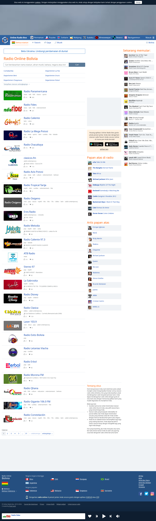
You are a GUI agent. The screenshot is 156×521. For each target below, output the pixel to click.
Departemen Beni (10, 75)
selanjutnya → (47, 433)
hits (50, 134)
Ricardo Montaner (99, 284)
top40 (25, 188)
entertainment (41, 108)
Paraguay (83, 479)
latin (25, 121)
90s (44, 202)
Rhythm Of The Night (104, 185)
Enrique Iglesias (99, 227)
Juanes (95, 290)
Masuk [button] (148, 37)
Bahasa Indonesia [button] (8, 491)
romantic (41, 215)
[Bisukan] (118, 516)
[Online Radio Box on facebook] (140, 493)
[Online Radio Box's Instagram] (152, 494)
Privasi (42, 504)
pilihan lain (104, 149)
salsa (30, 121)
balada (55, 134)
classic (39, 94)
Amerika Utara (144, 480)
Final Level (12, 506)
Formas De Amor (101, 208)
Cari (77, 64)
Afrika (141, 476)
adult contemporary (30, 161)
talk (30, 94)
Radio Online (6, 477)
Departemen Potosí (52, 80)
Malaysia (58, 490)
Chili (56, 479)
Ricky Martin (97, 238)
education (41, 391)
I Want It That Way (106, 202)
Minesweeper (105, 37)
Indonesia (33, 490)
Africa (97, 173)
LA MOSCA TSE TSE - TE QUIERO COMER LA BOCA (42, 286)
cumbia (45, 134)
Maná (95, 233)
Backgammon (134, 37)
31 (26, 433)
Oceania (142, 487)
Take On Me (99, 162)
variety (31, 284)
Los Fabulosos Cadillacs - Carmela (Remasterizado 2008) (44, 313)
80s (48, 202)
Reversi (119, 37)
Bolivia (151, 42)
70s (52, 202)
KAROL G (96, 307)
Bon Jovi (96, 267)
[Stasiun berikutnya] (111, 516)
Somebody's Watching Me (106, 190)
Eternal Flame (103, 168)
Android (89, 497)
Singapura (83, 490)
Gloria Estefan (98, 278)
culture (39, 175)
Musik (59, 42)
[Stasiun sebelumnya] (97, 516)
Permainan (39, 37)
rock (25, 202)
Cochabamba (8, 71)
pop (25, 134)
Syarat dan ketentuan (31, 504)
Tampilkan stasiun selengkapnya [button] (16, 84)
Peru (31, 479)
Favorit (37, 42)
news (25, 94)
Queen (95, 261)
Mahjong (77, 37)
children (35, 298)
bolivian (56, 175)
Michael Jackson (99, 255)
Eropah (141, 485)
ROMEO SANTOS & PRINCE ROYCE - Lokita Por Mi (41, 231)
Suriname (108, 490)
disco (30, 325)
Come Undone (103, 213)
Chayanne (96, 250)
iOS (97, 497)
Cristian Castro (98, 301)
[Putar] (81, 92)
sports (44, 94)
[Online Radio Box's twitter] (146, 493)
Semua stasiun (22, 42)
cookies (38, 2)
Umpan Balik (50, 504)
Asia (140, 478)
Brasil (107, 479)
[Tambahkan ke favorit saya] (90, 516)
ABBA (95, 295)
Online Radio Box (18, 37)
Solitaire (64, 37)
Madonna (96, 272)
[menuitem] (20, 42)
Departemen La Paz (52, 71)
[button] (104, 516)
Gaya (49, 42)
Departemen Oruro (52, 75)
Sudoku (90, 37)
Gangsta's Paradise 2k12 (104, 196)
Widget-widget (61, 504)
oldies (57, 202)
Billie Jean (103, 179)
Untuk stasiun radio (74, 504)
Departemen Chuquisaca (13, 80)
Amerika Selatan (145, 483)
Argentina (33, 483)
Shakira (95, 244)
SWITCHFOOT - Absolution (34, 272)
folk (34, 94)
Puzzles (52, 37)
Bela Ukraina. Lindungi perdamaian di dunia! (44, 51)
